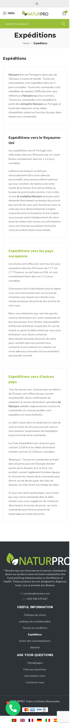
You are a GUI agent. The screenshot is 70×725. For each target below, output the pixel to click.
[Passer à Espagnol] (56, 720)
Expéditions (35, 634)
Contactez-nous (34, 682)
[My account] (37, 4)
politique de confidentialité (35, 621)
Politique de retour (35, 614)
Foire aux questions (35, 669)
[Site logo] (35, 12)
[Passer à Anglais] (22, 720)
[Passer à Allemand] (39, 720)
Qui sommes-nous (35, 675)
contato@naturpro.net (37, 593)
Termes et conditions (34, 627)
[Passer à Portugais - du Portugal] (14, 720)
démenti (35, 647)
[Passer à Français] (31, 720)
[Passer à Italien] (47, 720)
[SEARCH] (63, 24)
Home (26, 43)
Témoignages (35, 662)
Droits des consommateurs (35, 640)
